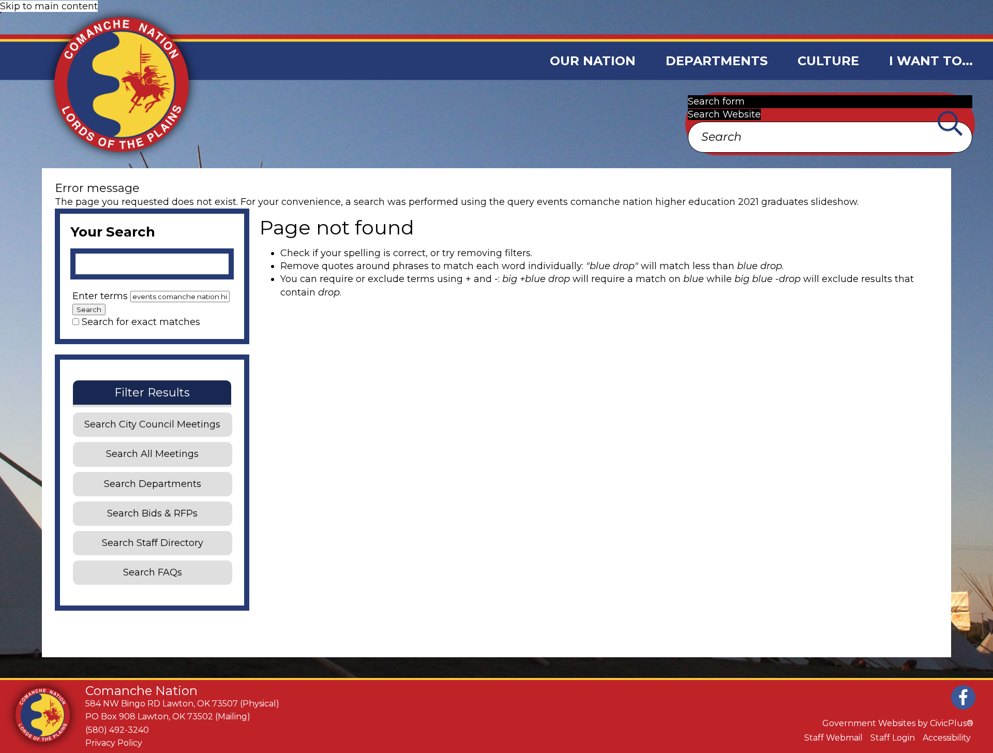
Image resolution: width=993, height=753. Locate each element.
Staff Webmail (833, 738)
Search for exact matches (141, 322)
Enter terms (101, 296)
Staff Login (892, 738)
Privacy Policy (113, 743)
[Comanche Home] (102, 84)
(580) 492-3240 (117, 730)
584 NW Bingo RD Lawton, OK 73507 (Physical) (182, 703)
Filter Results (152, 393)
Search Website (724, 114)
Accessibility (947, 738)
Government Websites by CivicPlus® (897, 723)
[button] (593, 61)
